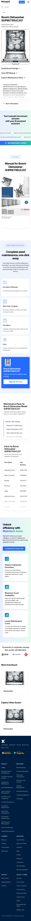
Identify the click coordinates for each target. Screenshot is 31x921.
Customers (4, 745)
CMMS (3, 767)
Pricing (19, 745)
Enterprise (12, 745)
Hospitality (20, 798)
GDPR (18, 900)
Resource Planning (7, 827)
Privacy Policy (21, 889)
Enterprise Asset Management (6, 772)
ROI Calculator (21, 866)
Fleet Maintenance (22, 791)
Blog (18, 851)
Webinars (19, 858)
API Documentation (22, 869)
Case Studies (21, 840)
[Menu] (28, 2)
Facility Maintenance (7, 802)
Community (20, 862)
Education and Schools (21, 781)
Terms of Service (22, 885)
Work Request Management (5, 822)
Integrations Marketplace (5, 783)
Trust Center (20, 882)
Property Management (21, 786)
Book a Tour (5, 747)
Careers (3, 843)
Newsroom (4, 851)
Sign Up (21, 2)
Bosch (7, 7)
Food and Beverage (22, 771)
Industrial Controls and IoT (6, 777)
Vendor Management (7, 831)
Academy (19, 847)
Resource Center (22, 843)
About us (4, 840)
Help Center (5, 878)
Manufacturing (21, 767)
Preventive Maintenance (5, 806)
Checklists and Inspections (5, 797)
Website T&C (20, 910)
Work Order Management (5, 812)
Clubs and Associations (20, 775)
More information (12, 104)
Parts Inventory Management (6, 792)
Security (19, 878)
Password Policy (21, 893)
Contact (3, 885)
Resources (25, 745)
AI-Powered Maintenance (5, 817)
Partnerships (5, 847)
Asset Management (7, 787)
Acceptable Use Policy (21, 905)
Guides (19, 854)
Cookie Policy (21, 897)
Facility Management (23, 795)
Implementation (6, 882)
